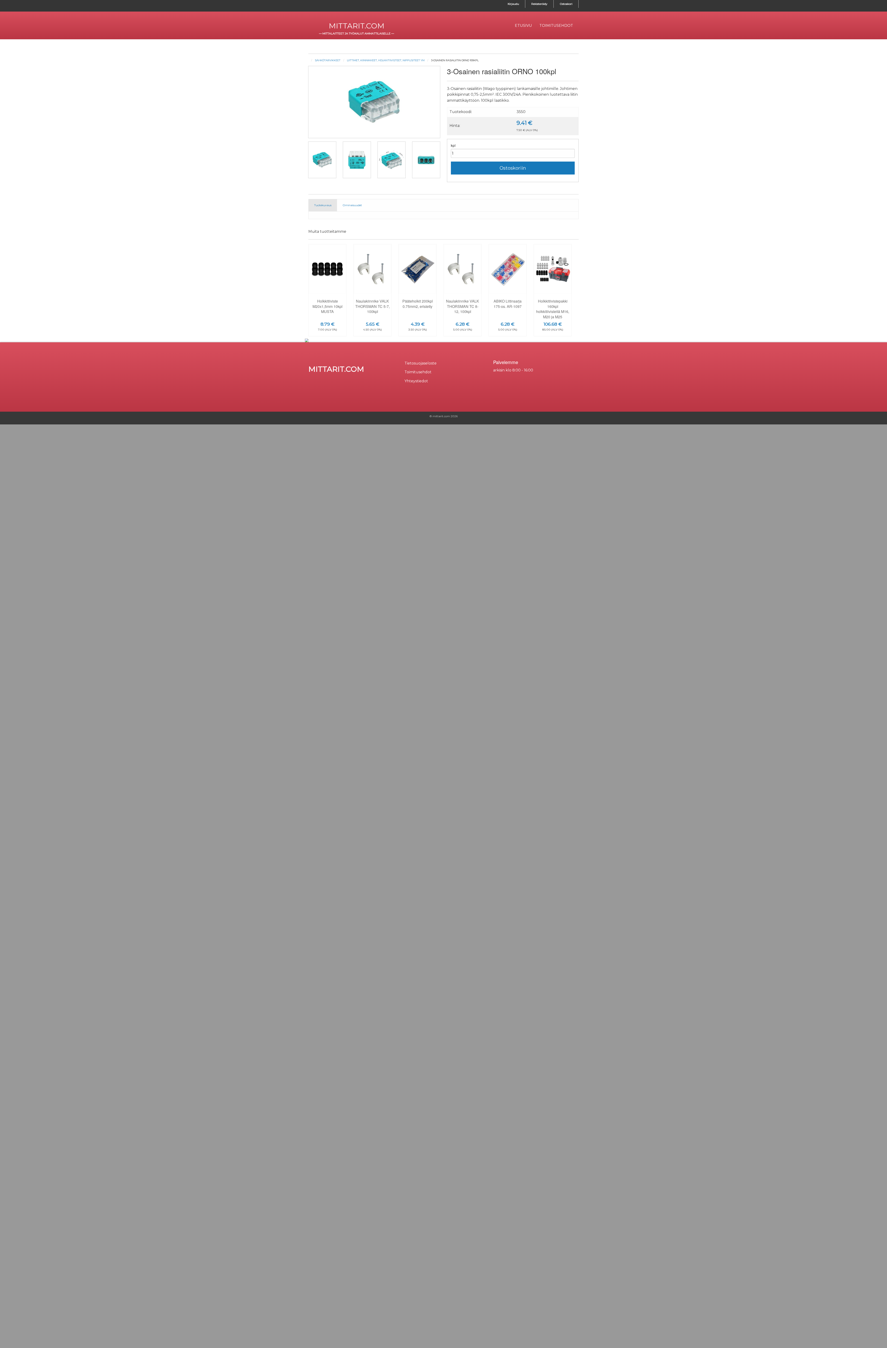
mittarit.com (356, 25)
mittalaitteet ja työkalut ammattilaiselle (356, 33)
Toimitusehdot (417, 372)
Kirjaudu (513, 4)
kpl (453, 146)
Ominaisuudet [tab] (352, 205)
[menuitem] (523, 25)
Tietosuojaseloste (420, 363)
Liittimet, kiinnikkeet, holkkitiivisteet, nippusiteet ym (386, 60)
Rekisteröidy (539, 4)
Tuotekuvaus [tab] (322, 205)
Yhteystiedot (416, 381)
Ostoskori (566, 4)
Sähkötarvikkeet (327, 60)
